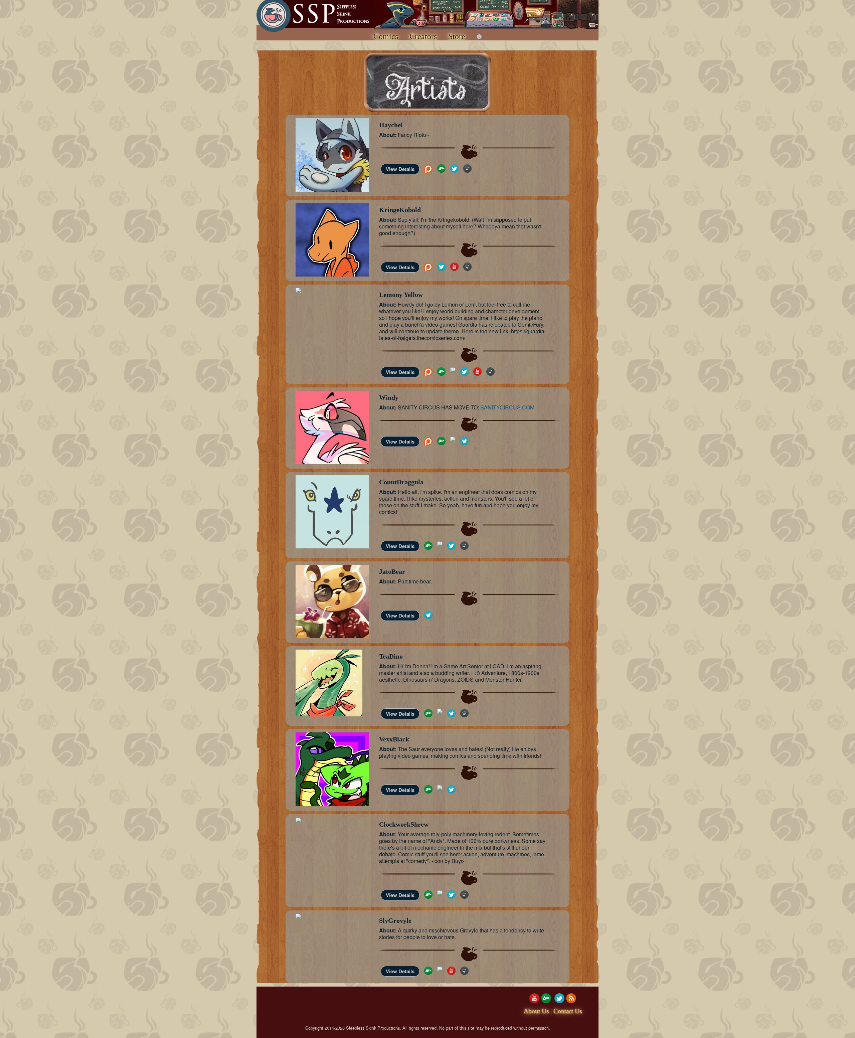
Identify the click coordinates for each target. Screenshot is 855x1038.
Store (456, 36)
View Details (400, 169)
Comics (385, 36)
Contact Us (567, 1011)
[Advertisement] (378, 1008)
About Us (536, 1011)
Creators (423, 36)
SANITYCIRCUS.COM (507, 407)
